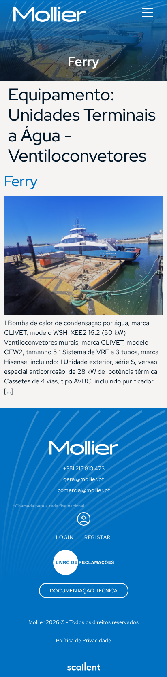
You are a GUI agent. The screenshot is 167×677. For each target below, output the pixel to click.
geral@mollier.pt (83, 479)
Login (65, 537)
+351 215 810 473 (84, 468)
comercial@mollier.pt (84, 490)
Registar (97, 537)
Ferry (21, 181)
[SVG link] (49, 14)
